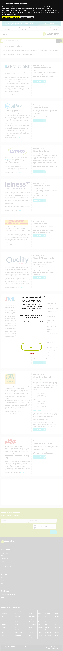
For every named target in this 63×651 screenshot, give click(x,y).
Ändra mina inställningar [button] (27, 17)
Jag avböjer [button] (16, 17)
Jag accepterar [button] (7, 17)
